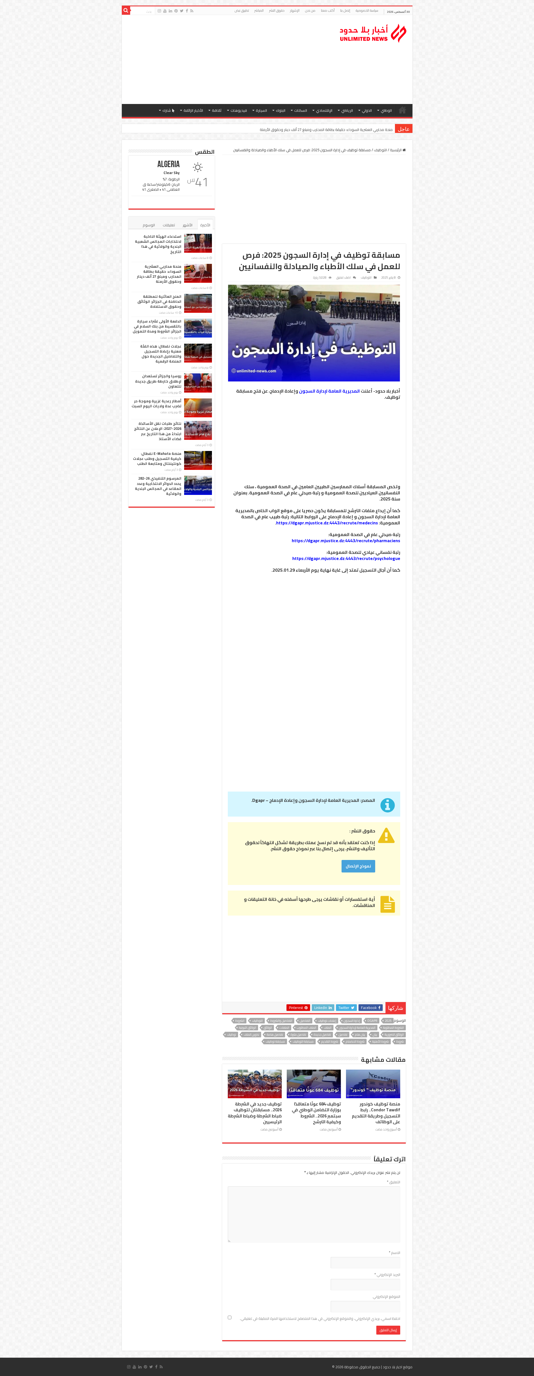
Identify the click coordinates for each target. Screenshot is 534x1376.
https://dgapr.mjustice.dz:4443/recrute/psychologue (346, 558)
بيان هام (360, 1034)
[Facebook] (187, 11)
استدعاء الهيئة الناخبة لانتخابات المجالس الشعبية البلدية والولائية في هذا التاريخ (158, 244)
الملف (328, 1027)
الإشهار (295, 10)
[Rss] (192, 11)
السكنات (300, 110)
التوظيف (380, 150)
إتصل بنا (345, 10)
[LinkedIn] (170, 11)
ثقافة (217, 110)
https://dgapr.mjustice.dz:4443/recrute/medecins (327, 523)
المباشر (259, 10)
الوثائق (268, 1027)
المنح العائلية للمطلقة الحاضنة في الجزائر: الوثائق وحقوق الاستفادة (342, 129)
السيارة (261, 110)
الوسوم (149, 225)
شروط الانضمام (355, 1041)
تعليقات (169, 225)
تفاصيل (342, 1034)
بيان (375, 1034)
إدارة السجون (352, 1020)
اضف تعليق (343, 277)
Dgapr (372, 1020)
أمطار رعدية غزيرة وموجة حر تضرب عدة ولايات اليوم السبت (156, 403)
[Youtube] (165, 11)
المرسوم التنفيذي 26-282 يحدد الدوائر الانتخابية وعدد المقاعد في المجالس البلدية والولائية (158, 486)
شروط (400, 1041)
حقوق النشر (277, 10)
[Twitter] (181, 11)
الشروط (239, 1020)
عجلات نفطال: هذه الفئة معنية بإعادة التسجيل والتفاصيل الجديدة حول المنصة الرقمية (160, 354)
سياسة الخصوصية (367, 10)
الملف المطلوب (306, 1027)
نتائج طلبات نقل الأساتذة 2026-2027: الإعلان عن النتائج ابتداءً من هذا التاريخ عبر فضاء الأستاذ (157, 431)
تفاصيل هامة (275, 1034)
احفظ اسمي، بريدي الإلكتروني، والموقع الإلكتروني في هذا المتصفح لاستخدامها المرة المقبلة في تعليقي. (320, 1318)
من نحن (310, 10)
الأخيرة (205, 225)
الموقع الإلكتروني (386, 1296)
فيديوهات (239, 110)
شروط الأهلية (380, 1041)
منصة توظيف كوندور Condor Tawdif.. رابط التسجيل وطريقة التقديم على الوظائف (376, 1113)
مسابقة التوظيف (303, 1041)
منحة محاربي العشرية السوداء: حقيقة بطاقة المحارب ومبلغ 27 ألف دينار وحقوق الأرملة (159, 274)
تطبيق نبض (242, 10)
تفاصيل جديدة (322, 1034)
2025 (388, 1020)
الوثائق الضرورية (394, 1034)
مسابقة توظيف (275, 1041)
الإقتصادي (324, 110)
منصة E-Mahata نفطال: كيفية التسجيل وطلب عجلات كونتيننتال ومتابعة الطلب (157, 458)
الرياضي (347, 110)
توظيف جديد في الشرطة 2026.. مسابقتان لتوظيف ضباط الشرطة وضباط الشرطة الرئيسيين (255, 1113)
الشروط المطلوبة (393, 1027)
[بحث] (126, 10)
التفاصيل (305, 1020)
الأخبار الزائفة (193, 110)
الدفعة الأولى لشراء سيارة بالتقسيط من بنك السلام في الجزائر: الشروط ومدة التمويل (157, 326)
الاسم (394, 1252)
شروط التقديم (329, 1041)
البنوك (280, 110)
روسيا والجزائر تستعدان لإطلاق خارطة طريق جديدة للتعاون (158, 381)
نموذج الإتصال (358, 866)
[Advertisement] (227, 59)
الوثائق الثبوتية (247, 1027)
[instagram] (159, 11)
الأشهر (187, 225)
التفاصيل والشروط (281, 1020)
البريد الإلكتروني (387, 1274)
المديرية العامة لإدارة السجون (329, 391)
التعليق (393, 1182)
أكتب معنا (328, 10)
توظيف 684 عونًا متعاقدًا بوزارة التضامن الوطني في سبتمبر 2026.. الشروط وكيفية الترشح (316, 1113)
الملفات (284, 1027)
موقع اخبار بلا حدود (397, 1366)
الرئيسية (402, 110)
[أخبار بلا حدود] (373, 32)
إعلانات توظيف (327, 1020)
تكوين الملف (251, 1034)
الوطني (386, 110)
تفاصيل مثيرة (298, 1034)
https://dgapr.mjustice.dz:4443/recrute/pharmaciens (346, 540)
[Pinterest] (176, 11)
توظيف (231, 1034)
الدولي (367, 110)
